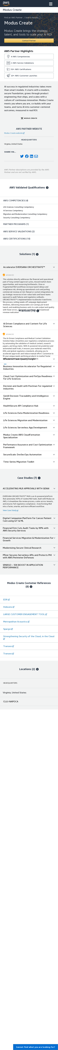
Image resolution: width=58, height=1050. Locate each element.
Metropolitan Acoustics (15, 621)
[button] (50, 4)
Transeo (7, 646)
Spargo (7, 628)
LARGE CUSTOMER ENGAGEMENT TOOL (24, 614)
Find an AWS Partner (13, 17)
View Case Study (9, 510)
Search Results (31, 17)
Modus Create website (13, 133)
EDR (5, 599)
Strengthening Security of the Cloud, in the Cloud (28, 636)
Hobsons (7, 606)
